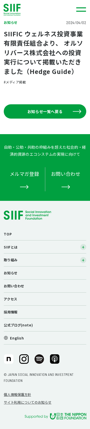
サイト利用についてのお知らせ (28, 402)
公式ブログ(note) (18, 324)
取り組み (10, 259)
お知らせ (10, 272)
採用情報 (10, 311)
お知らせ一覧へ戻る (45, 111)
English (17, 337)
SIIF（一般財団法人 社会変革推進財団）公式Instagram (24, 361)
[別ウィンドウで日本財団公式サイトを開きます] (55, 416)
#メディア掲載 (15, 81)
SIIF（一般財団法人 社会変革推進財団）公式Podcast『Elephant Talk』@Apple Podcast (55, 361)
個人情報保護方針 (17, 394)
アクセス (10, 298)
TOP (8, 233)
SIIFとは (11, 246)
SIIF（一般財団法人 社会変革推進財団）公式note (8, 361)
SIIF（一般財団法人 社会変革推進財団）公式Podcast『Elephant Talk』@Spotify (39, 361)
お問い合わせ (14, 285)
